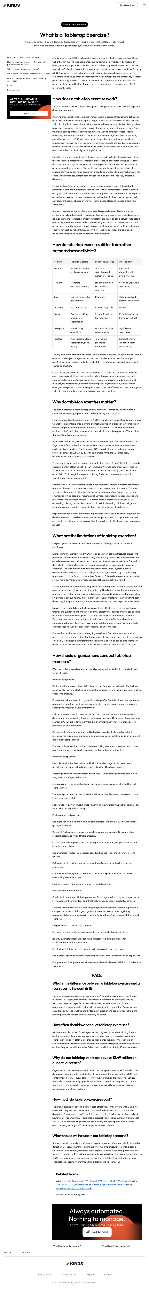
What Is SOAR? (84, 1188)
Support (91, 1274)
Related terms (13, 90)
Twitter (8, 1252)
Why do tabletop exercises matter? (23, 69)
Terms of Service (69, 1274)
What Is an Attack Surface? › (116, 1245)
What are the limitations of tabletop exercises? (28, 74)
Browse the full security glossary (71, 1194)
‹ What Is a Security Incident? (66, 1245)
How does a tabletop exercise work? (23, 57)
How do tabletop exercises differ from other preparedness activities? (27, 63)
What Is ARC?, (124, 1180)
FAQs (9, 85)
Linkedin (25, 1252)
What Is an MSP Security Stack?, (101, 1180)
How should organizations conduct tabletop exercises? (26, 79)
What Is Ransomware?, (105, 1184)
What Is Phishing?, (84, 1184)
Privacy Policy (44, 1274)
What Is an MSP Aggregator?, (70, 1180)
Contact (108, 1274)
